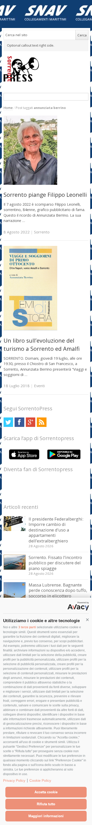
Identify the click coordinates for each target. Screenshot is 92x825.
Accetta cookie (45, 792)
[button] (87, 619)
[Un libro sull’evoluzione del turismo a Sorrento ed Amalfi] (30, 329)
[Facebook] (19, 422)
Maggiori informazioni (46, 816)
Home (8, 108)
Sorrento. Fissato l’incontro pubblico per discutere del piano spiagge (55, 562)
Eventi (39, 385)
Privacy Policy (14, 780)
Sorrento (42, 231)
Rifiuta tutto (46, 804)
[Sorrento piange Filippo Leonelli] (30, 183)
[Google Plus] (30, 422)
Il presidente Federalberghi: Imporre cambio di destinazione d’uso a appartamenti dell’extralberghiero (56, 530)
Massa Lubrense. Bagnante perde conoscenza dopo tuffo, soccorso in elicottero (58, 590)
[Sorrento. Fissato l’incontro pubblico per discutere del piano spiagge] (15, 568)
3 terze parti (27, 627)
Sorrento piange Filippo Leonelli (45, 194)
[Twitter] (8, 422)
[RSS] (41, 422)
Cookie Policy (40, 780)
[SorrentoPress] (46, 68)
